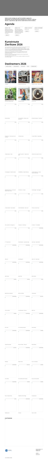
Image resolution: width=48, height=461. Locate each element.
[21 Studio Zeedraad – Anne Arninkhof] (10, 200)
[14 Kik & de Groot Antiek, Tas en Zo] (37, 146)
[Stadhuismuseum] (10, 405)
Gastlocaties (23, 66)
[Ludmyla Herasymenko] (10, 337)
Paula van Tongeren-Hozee (8, 395)
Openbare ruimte (33, 66)
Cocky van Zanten (7, 310)
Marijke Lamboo (20, 361)
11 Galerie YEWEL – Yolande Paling (36, 136)
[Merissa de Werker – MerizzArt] (24, 337)
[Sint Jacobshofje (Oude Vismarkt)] (24, 371)
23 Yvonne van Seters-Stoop (35, 207)
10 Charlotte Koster (21, 136)
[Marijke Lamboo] (24, 354)
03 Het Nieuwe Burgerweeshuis (9, 101)
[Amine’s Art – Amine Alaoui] (37, 251)
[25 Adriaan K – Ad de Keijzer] (24, 217)
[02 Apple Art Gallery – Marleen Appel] (37, 76)
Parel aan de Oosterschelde (35, 378)
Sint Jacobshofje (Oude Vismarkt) (22, 378)
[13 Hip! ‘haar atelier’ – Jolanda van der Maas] (24, 146)
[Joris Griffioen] (10, 371)
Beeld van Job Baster (21, 293)
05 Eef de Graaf (34, 101)
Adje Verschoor (7, 276)
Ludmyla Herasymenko (8, 344)
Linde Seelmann (34, 327)
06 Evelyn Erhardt (7, 118)
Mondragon (6, 361)
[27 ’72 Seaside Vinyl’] (10, 234)
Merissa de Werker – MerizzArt (22, 344)
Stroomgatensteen (34, 395)
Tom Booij (19, 412)
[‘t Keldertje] (10, 76)
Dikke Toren (33, 310)
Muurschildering (34, 344)
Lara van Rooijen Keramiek (22, 327)
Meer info (7, 35)
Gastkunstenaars (16, 66)
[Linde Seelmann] (37, 320)
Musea (28, 66)
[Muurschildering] (37, 337)
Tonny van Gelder (34, 412)
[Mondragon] (10, 354)
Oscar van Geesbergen (35, 361)
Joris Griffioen (7, 378)
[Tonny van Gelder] (37, 405)
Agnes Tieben (20, 276)
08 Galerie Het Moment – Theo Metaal (37, 118)
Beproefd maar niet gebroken (9, 293)
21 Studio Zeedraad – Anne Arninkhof (10, 207)
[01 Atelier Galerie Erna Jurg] (24, 76)
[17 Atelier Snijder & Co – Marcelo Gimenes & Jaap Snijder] (37, 164)
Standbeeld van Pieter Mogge (22, 395)
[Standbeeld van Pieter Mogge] (24, 388)
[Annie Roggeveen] (24, 251)
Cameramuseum (34, 293)
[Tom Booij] (24, 405)
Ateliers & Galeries (8, 66)
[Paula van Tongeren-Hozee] (10, 388)
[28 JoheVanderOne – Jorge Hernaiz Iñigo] (24, 234)
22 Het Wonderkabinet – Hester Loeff (23, 207)
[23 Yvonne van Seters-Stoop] (37, 200)
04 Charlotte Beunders (21, 101)
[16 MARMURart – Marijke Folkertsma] (24, 164)
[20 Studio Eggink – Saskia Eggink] (37, 182)
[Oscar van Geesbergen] (37, 354)
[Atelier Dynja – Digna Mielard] (37, 234)
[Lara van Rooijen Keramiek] (24, 320)
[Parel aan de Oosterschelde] (37, 371)
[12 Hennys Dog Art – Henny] (10, 146)
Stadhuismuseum (7, 412)
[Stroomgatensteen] (37, 388)
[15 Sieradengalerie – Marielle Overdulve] (10, 164)
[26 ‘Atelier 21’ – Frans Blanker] (37, 217)
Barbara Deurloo (34, 276)
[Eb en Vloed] (10, 320)
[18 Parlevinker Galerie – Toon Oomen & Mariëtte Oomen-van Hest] (10, 182)
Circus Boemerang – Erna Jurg (22, 310)
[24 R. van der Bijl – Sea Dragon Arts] (10, 217)
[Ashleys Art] (10, 251)
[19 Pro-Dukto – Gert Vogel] (24, 182)
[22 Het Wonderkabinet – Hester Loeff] (24, 200)
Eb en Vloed (6, 327)
